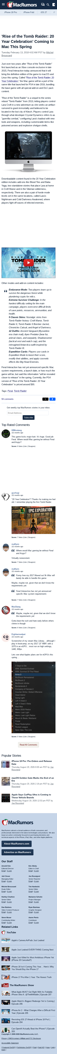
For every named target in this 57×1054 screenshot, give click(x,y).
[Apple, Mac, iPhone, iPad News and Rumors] (22, 8)
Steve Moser (6, 917)
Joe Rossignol (18, 803)
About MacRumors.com (16, 843)
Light (53, 1047)
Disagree (31, 446)
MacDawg (16, 607)
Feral (10, 391)
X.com (9, 871)
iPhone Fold (29, 12)
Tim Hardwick (34, 886)
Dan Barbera (6, 907)
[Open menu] (3, 4)
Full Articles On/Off (24, 1047)
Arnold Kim (6, 866)
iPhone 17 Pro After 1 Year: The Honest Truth (32, 977)
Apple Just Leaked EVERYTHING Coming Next (33, 950)
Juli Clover (6, 876)
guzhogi (15, 493)
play (28, 262)
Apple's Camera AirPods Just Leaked (28, 940)
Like (25, 446)
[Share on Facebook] (52, 399)
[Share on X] (45, 399)
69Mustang (17, 430)
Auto (48, 1047)
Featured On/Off (8, 1047)
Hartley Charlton (8, 897)
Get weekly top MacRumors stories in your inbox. (28, 407)
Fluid (34, 1047)
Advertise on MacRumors (17, 852)
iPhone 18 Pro (10, 12)
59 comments (8, 399)
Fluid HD (41, 1047)
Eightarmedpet (18, 634)
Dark (3, 1050)
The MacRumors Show (22, 985)
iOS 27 (44, 12)
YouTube (11, 932)
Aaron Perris (33, 917)
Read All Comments (28, 745)
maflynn (15, 544)
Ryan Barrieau (34, 907)
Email (3, 871)
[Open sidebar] (53, 5)
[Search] (49, 4)
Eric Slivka (33, 866)
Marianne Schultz (35, 897)
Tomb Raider (20, 391)
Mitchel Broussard (9, 886)
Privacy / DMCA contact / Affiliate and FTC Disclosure (21, 1038)
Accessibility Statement (10, 1043)
